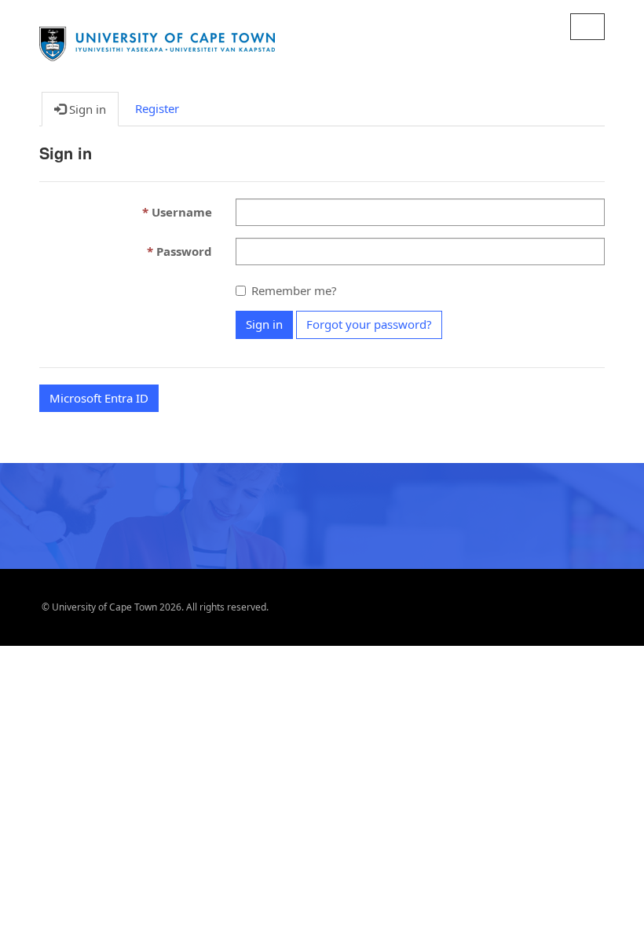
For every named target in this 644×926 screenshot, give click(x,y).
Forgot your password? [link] (369, 324)
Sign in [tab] (86, 109)
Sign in (264, 324)
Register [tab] (157, 108)
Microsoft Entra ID (98, 398)
